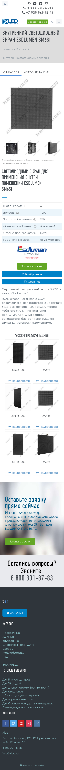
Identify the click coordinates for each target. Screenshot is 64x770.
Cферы (7, 648)
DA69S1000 (18, 369)
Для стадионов (12, 691)
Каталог (21, 49)
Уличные (8, 636)
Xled (5, 732)
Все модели (10, 664)
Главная (7, 49)
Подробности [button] (21, 380)
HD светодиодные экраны (20, 695)
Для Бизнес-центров (16, 679)
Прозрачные (11, 632)
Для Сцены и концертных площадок (27, 703)
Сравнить (34, 281)
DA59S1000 (18, 415)
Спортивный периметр (18, 644)
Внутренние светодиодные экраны (26, 58)
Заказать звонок (37, 21)
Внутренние (10, 640)
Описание (10, 71)
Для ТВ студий (11, 683)
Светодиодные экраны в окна (23, 707)
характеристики (36, 71)
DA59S (46, 369)
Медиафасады (13, 652)
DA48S (46, 415)
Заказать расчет (32, 266)
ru (5, 4)
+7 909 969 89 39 (39, 12)
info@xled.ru (10, 753)
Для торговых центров (17, 699)
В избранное (33, 274)
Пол (5, 656)
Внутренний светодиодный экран (26, 289)
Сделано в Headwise (32, 764)
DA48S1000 (18, 461)
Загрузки (16, 612)
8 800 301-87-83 (39, 8)
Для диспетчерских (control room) (25, 687)
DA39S (46, 461)
